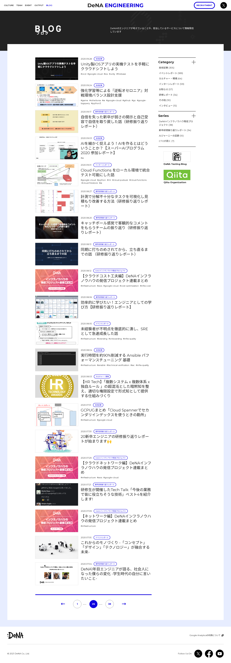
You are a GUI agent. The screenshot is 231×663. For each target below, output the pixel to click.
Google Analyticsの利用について (205, 635)
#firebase (121, 74)
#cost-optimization (129, 286)
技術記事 (99, 59)
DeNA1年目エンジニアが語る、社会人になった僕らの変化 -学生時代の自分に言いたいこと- (116, 574)
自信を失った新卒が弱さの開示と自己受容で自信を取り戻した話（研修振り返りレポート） (114, 122)
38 (109, 604)
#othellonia (95, 100)
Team (19, 5)
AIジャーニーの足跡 (171, 135)
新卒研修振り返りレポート (105, 112)
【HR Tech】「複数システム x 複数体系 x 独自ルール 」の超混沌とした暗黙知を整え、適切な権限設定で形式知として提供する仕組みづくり (115, 389)
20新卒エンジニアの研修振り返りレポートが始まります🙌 (115, 439)
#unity (112, 74)
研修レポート (168, 95)
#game (84, 100)
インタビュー (168, 105)
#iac (132, 365)
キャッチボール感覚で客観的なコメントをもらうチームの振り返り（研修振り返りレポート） (114, 228)
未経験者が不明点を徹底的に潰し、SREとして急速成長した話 (114, 331)
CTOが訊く (166, 141)
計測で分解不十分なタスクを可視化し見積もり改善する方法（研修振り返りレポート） (114, 201)
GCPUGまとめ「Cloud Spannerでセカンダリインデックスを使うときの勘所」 (115, 412)
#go (134, 100)
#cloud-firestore (89, 183)
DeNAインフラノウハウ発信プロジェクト (110, 271)
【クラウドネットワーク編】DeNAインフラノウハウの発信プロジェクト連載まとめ (116, 468)
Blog (49, 5)
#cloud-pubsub (120, 180)
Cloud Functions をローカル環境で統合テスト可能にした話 (115, 172)
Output (39, 5)
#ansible (101, 365)
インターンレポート (102, 165)
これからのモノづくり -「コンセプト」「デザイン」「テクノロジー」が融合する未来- (115, 547)
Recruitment (204, 5)
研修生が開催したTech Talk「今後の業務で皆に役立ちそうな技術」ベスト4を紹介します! (116, 494)
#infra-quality (129, 338)
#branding (102, 338)
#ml (109, 180)
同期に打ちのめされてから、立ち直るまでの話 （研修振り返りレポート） (114, 251)
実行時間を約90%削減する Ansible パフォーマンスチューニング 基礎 (115, 357)
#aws (99, 286)
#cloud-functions (138, 180)
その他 (165, 100)
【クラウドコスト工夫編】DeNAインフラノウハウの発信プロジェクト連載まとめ (116, 278)
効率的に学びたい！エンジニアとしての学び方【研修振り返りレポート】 (116, 304)
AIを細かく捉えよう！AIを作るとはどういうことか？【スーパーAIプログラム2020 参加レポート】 (114, 148)
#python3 (96, 103)
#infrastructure (88, 286)
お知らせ (166, 89)
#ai (103, 100)
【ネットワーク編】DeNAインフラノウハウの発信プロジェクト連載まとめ (116, 518)
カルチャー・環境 (102, 377)
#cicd (83, 74)
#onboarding (115, 338)
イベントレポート (102, 324)
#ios (106, 74)
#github (126, 100)
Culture (9, 5)
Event (28, 5)
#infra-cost (145, 286)
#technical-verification (118, 365)
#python (101, 180)
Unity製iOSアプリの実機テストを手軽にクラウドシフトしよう (115, 66)
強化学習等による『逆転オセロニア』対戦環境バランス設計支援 (114, 93)
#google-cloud (95, 74)
